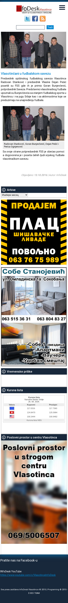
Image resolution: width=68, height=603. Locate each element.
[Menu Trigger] (62, 7)
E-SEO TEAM (34, 593)
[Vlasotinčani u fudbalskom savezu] (33, 139)
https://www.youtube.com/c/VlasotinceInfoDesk (28, 575)
